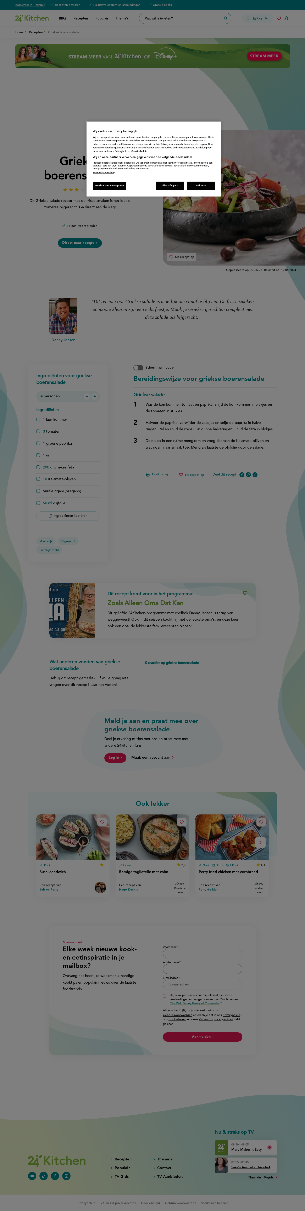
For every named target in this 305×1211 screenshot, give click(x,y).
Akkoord (201, 185)
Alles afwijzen (170, 185)
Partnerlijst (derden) (104, 172)
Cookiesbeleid (139, 151)
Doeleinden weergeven (109, 185)
